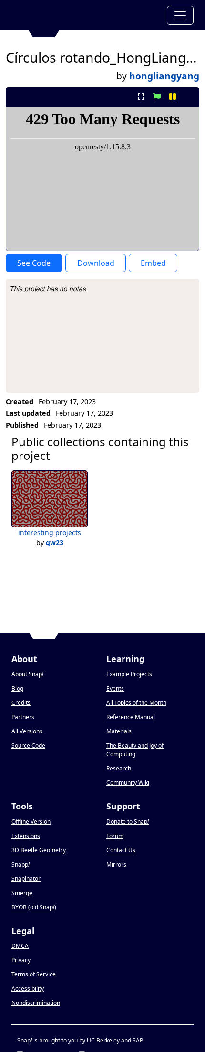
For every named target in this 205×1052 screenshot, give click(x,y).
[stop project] (188, 96)
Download (95, 263)
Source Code (28, 745)
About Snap (27, 674)
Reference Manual (130, 717)
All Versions (26, 731)
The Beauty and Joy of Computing (135, 749)
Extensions (25, 836)
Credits (21, 703)
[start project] (157, 96)
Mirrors (116, 864)
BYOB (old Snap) (33, 907)
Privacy (21, 960)
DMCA (20, 946)
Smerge (21, 893)
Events (115, 688)
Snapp (20, 864)
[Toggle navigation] (180, 15)
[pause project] (173, 96)
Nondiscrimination (35, 1003)
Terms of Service (33, 974)
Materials (119, 731)
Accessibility (27, 988)
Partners (22, 717)
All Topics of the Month (136, 703)
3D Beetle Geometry (38, 850)
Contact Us (120, 850)
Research (118, 768)
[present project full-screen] (141, 96)
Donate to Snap (127, 822)
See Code (34, 263)
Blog (17, 688)
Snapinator (26, 879)
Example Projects (129, 674)
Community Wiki (127, 783)
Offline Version (31, 822)
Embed (153, 263)
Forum (114, 836)
